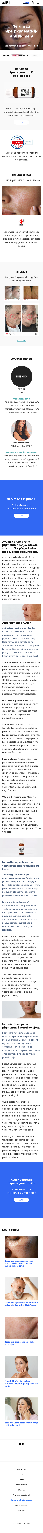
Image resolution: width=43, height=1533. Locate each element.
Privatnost (21, 1469)
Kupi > (21, 122)
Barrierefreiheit (21, 1505)
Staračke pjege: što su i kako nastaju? (20, 1343)
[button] (26, 3)
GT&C (21, 1474)
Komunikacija (21, 1485)
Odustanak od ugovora (21, 1500)
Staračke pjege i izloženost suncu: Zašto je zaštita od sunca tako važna (19, 1263)
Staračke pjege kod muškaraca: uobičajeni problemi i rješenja (21, 1304)
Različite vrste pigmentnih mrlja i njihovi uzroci (21, 1424)
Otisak (21, 1479)
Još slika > (21, 340)
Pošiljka (21, 1510)
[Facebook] (20, 1444)
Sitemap (21, 1490)
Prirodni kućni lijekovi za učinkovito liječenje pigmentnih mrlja (21, 1383)
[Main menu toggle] (38, 2)
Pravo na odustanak (21, 1495)
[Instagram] (23, 1444)
